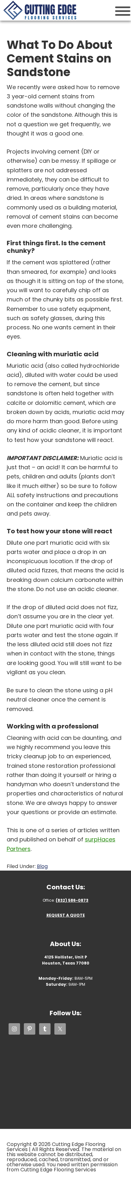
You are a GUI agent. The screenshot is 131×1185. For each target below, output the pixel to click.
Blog (42, 866)
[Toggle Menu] (122, 11)
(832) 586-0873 (72, 900)
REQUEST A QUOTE (65, 915)
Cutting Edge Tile (39, 10)
